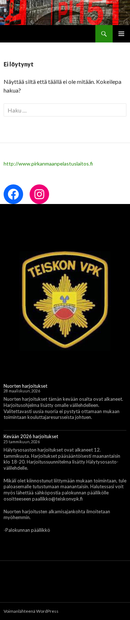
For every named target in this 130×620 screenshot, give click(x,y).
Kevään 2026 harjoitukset (31, 436)
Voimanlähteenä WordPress (31, 611)
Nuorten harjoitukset (25, 386)
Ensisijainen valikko (121, 33)
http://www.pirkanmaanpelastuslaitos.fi (48, 163)
